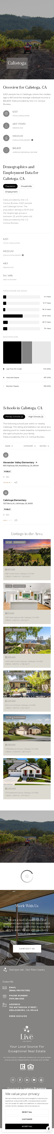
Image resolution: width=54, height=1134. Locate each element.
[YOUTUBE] (34, 1080)
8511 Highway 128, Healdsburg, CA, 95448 (21, 466)
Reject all (27, 1112)
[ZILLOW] (41, 1080)
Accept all (27, 1126)
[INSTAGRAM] (12, 1080)
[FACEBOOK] (20, 1080)
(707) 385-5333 (16, 998)
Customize (27, 1119)
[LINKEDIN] (27, 1080)
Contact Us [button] (27, 948)
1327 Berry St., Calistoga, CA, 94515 (18, 503)
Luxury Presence (35, 1088)
